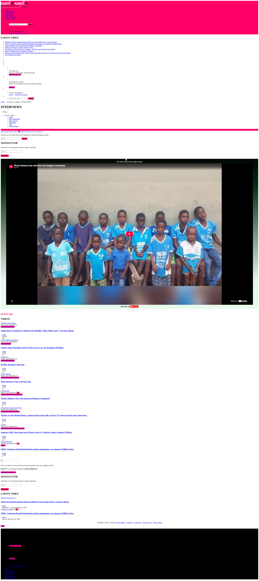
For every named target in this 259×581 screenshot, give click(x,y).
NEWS (17, 377)
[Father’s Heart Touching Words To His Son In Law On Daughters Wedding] (9, 340)
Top (2, 526)
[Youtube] (5, 62)
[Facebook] (5, 58)
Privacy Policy (157, 522)
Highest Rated (13, 126)
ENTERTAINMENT (8, 327)
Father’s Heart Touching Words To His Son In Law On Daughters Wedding (32, 348)
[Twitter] (5, 60)
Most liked (12, 123)
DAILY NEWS (10, 19)
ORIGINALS (9, 15)
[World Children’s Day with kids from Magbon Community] (5, 391)
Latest (11, 117)
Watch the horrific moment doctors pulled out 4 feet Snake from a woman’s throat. (31, 42)
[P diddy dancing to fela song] (5, 357)
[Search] (5, 22)
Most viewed (13, 121)
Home (7, 10)
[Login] (5, 89)
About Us (130, 522)
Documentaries (9, 12)
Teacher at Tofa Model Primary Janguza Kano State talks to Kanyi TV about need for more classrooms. (38, 53)
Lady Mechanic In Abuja (13, 55)
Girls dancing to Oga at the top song (16, 382)
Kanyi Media (121, 522)
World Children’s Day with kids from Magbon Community (23, 46)
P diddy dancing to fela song (12, 365)
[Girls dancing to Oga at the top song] (6, 374)
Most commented (14, 119)
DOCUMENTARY (7, 394)
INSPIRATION (6, 344)
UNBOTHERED (10, 17)
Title (10, 124)
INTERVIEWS (6, 411)
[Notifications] (5, 76)
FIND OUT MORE (8, 472)
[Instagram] (5, 64)
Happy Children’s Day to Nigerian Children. (19, 51)
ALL (2, 131)
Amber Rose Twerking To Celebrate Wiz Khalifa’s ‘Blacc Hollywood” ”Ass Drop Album (37, 331)
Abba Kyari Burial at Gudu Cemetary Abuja (19, 47)
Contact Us (137, 522)
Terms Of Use (147, 522)
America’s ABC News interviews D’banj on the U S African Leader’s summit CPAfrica (36, 432)
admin (4, 335)
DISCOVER (9, 13)
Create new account (21, 33)
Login (11, 33)
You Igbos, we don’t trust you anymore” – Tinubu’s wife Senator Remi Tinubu (30, 49)
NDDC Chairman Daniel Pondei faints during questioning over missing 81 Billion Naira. (33, 44)
